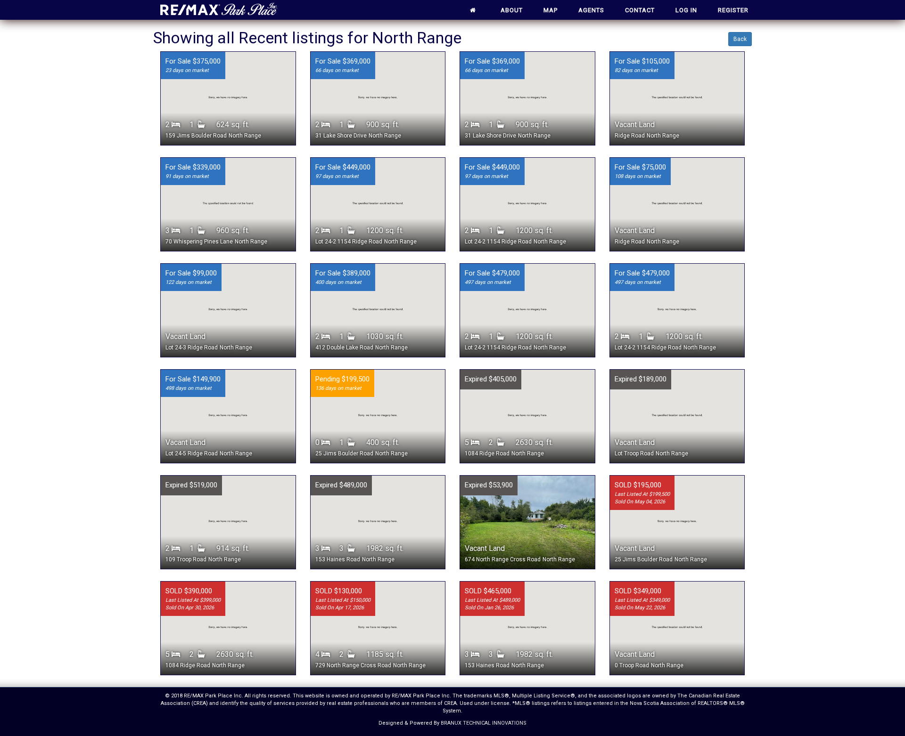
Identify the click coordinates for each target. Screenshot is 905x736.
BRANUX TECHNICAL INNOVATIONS (484, 723)
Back (740, 39)
